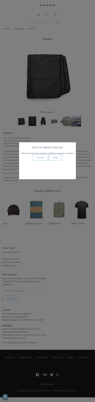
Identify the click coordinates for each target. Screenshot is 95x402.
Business (40, 157)
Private (55, 157)
